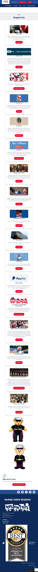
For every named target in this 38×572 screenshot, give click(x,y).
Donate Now (19, 42)
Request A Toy (23, 2)
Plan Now (19, 111)
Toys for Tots (5, 2)
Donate (30, 2)
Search (35, 2)
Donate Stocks (19, 135)
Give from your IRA (19, 158)
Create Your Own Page (19, 388)
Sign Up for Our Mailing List (19, 484)
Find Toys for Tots (14, 2)
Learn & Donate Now (19, 314)
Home (19, 14)
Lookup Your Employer (19, 88)
